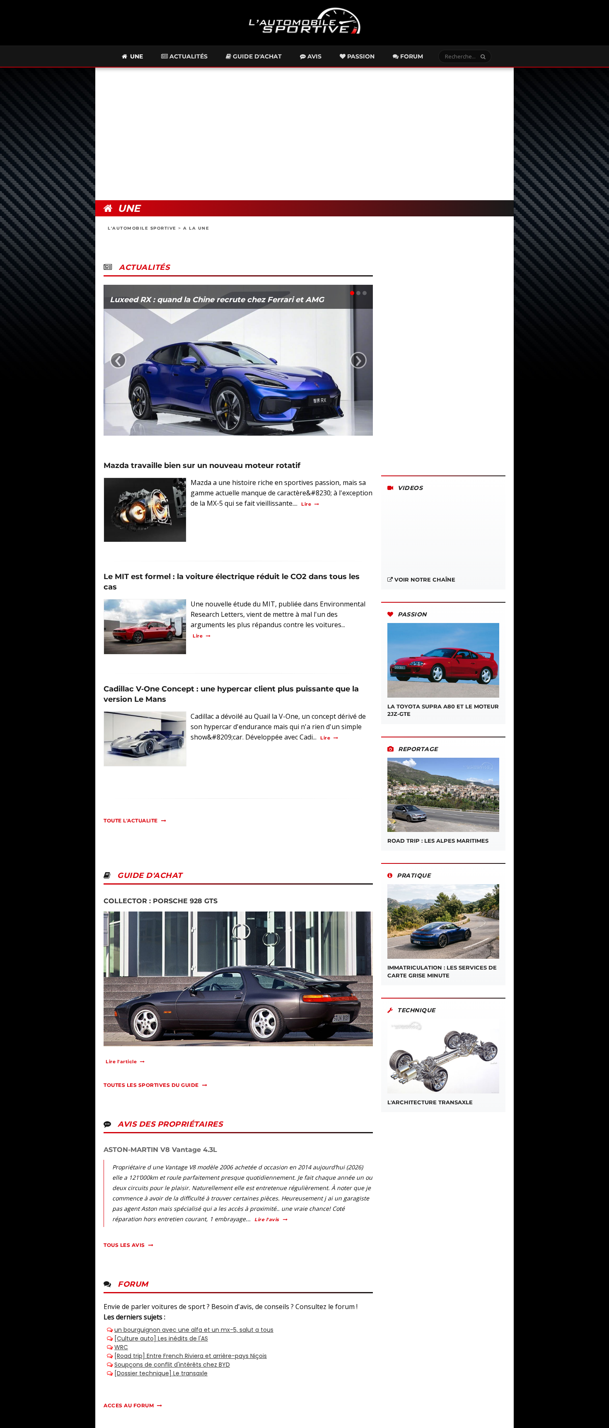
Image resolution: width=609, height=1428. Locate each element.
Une (135, 56)
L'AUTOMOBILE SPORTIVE (142, 228)
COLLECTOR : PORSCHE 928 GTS (161, 901)
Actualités (188, 56)
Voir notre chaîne (424, 579)
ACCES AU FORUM (129, 1405)
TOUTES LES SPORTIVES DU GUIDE (151, 1085)
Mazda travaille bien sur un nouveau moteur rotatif (202, 465)
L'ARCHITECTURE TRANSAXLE (430, 1102)
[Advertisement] (304, 134)
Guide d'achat (256, 56)
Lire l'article (121, 1061)
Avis (313, 56)
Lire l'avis (266, 1219)
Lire (306, 504)
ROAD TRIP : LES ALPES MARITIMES (437, 840)
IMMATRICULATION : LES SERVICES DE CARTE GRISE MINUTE (442, 971)
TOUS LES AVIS (124, 1245)
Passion (360, 56)
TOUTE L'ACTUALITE (131, 820)
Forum (411, 56)
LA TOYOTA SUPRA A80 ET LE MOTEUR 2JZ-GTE (443, 710)
